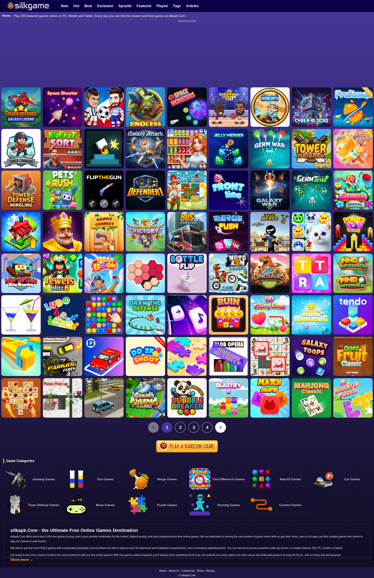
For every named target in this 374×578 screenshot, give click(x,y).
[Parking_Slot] (104, 398)
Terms (200, 570)
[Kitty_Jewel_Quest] (311, 231)
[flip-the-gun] (104, 190)
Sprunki (124, 6)
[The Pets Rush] (62, 190)
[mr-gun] (104, 148)
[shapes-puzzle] (145, 273)
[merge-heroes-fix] (145, 231)
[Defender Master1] (145, 190)
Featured (144, 6)
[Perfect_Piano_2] (187, 315)
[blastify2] (228, 398)
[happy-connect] (104, 231)
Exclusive (105, 6)
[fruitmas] (353, 107)
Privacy (210, 570)
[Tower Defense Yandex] (311, 148)
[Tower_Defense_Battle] (270, 107)
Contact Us (188, 570)
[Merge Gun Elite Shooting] (21, 273)
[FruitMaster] (353, 148)
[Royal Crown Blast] (62, 231)
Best (88, 6)
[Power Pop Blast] (353, 231)
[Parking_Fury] (62, 356)
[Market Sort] (62, 148)
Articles (192, 6)
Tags (177, 6)
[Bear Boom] (104, 273)
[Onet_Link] (21, 398)
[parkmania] (104, 356)
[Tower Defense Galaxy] (21, 107)
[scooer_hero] (104, 107)
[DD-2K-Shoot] (145, 356)
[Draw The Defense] (145, 315)
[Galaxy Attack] (145, 148)
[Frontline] (228, 190)
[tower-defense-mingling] (21, 190)
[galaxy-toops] (311, 356)
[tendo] (353, 315)
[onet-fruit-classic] (353, 356)
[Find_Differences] (353, 273)
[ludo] (62, 315)
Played (162, 6)
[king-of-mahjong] (311, 315)
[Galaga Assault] (270, 148)
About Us (174, 570)
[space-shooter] (62, 107)
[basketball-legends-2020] (228, 107)
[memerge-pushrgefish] (228, 231)
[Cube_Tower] (311, 107)
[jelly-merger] (228, 148)
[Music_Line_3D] (21, 356)
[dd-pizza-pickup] (62, 398)
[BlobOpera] (228, 356)
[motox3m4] (228, 273)
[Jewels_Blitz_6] (62, 273)
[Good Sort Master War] (187, 148)
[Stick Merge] (270, 231)
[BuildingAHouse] (104, 315)
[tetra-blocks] (311, 273)
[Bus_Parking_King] (187, 231)
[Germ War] (311, 190)
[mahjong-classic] (311, 398)
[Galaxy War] (270, 190)
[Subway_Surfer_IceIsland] (145, 398)
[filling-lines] (270, 315)
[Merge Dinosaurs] (270, 273)
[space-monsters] (187, 107)
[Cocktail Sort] (21, 315)
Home (6, 15)
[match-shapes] (270, 398)
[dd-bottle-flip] (187, 273)
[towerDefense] (21, 148)
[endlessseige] (145, 107)
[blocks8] (353, 398)
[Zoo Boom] (187, 190)
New (64, 6)
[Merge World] (21, 231)
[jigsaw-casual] (187, 356)
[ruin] (228, 315)
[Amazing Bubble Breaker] (187, 398)
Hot (76, 6)
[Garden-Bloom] (353, 190)
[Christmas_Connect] (270, 356)
